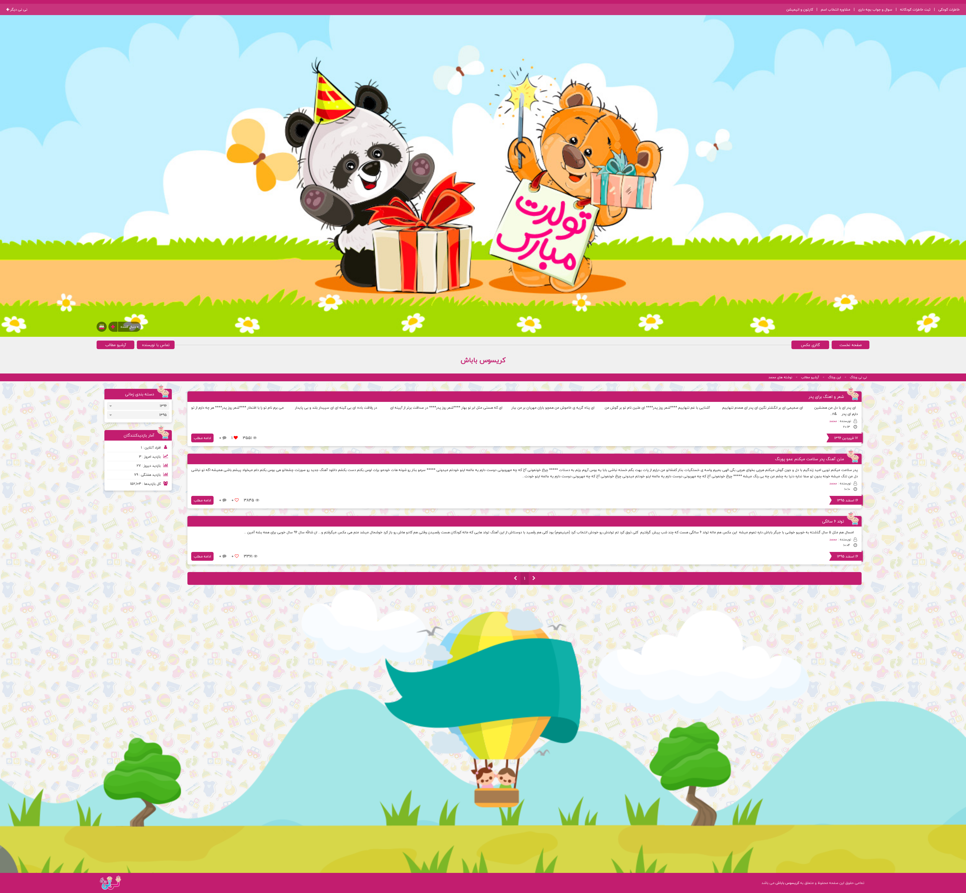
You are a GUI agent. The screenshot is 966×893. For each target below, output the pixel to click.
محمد (833, 421)
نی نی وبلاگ (858, 377)
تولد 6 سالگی (833, 521)
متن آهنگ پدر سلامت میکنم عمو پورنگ (809, 458)
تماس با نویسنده (156, 345)
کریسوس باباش (787, 883)
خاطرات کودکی (949, 9)
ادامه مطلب (202, 438)
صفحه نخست (850, 345)
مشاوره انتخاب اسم (835, 9)
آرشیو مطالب (115, 345)
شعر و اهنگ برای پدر (826, 396)
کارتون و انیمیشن (799, 9)
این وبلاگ (834, 377)
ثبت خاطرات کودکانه (915, 9)
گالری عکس (810, 345)
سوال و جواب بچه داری (875, 9)
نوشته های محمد (780, 377)
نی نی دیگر (18, 9)
